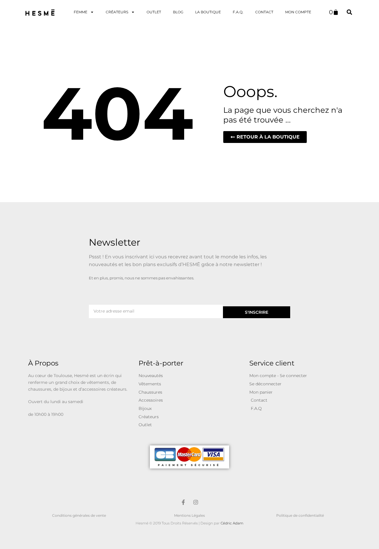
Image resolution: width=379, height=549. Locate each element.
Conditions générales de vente (79, 515)
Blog (178, 12)
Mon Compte (298, 12)
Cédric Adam (232, 523)
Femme (80, 12)
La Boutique (208, 12)
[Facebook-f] (183, 502)
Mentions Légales (189, 515)
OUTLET (154, 12)
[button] (349, 12)
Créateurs (117, 12)
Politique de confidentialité (300, 515)
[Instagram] (195, 502)
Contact (264, 12)
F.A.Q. (238, 12)
